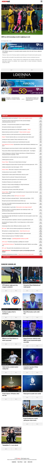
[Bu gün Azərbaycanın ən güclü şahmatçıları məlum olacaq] (33, 407)
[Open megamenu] (41, 1)
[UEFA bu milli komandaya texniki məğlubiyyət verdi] (22, 19)
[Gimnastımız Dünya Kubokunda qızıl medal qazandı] (33, 274)
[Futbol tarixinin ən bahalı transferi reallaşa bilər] (11, 355)
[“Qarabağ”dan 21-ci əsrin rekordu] (11, 434)
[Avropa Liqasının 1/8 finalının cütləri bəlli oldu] (11, 382)
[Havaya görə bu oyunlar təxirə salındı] (33, 382)
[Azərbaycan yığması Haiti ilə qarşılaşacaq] (11, 300)
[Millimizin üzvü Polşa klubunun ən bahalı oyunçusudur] (11, 327)
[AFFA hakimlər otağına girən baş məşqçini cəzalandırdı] (11, 274)
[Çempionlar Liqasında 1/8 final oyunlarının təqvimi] (33, 355)
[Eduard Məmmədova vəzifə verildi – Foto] (33, 300)
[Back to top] (41, 462)
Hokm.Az (18, 458)
